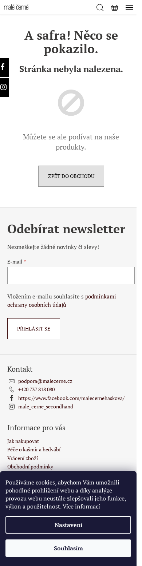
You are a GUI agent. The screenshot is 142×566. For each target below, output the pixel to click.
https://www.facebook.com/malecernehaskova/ (71, 398)
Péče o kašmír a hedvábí (33, 449)
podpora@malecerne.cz (45, 380)
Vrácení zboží (22, 458)
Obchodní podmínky (30, 466)
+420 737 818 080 (36, 389)
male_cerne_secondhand (45, 406)
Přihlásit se (33, 328)
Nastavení (68, 525)
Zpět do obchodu (71, 176)
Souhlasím (68, 548)
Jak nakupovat (23, 441)
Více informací (81, 506)
